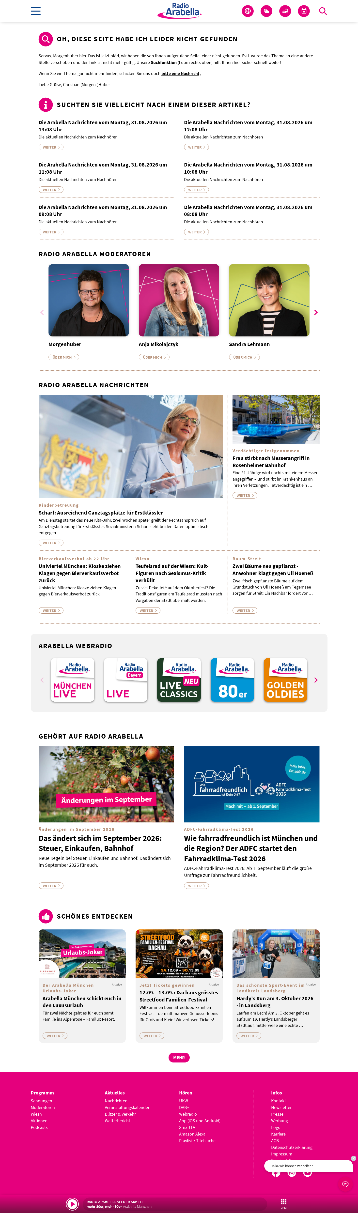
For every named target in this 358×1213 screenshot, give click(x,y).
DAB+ (184, 1107)
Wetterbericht (117, 1120)
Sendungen (41, 1101)
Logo (275, 1127)
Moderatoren (43, 1107)
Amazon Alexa (192, 1134)
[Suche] (323, 11)
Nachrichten (116, 1101)
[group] (72, 680)
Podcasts (39, 1127)
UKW (183, 1101)
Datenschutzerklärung (291, 1147)
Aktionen (39, 1120)
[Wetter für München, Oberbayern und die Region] (266, 11)
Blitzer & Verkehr (120, 1114)
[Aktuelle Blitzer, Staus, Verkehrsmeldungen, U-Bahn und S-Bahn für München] (285, 11)
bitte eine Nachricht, (181, 73)
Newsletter (281, 1107)
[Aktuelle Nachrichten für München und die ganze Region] (248, 11)
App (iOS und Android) (199, 1120)
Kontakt (278, 1101)
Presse (277, 1114)
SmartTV (187, 1127)
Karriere (278, 1134)
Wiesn (36, 1114)
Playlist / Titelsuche (197, 1140)
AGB (275, 1140)
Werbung (279, 1120)
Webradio (188, 1114)
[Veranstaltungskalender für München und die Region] (304, 11)
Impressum (281, 1154)
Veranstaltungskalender (127, 1107)
